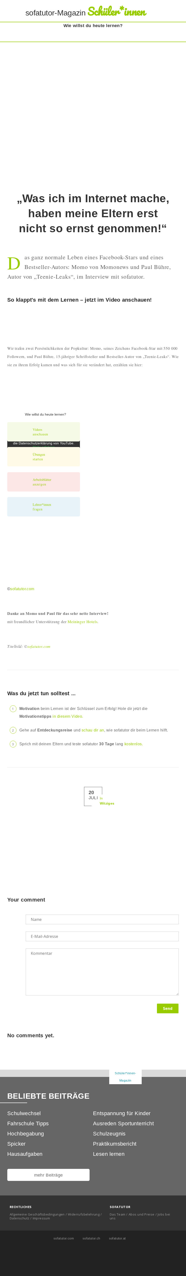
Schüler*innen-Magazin (125, 1077)
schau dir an (93, 730)
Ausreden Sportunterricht (123, 1123)
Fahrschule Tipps (28, 1123)
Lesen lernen (108, 1154)
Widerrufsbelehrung (84, 1214)
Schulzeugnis (109, 1134)
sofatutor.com (22, 589)
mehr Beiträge (48, 1175)
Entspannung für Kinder (122, 1113)
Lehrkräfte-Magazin (60, 1080)
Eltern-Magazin (93, 1080)
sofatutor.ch (90, 1238)
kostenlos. (133, 744)
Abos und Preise (142, 1214)
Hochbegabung (25, 1134)
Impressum (41, 1218)
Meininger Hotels (82, 621)
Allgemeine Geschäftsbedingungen (37, 1214)
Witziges (107, 803)
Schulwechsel (24, 1113)
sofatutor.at (117, 1238)
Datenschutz (19, 1218)
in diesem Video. (68, 716)
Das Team (117, 1214)
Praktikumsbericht (115, 1144)
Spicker (16, 1144)
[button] (175, 11)
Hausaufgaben (25, 1154)
